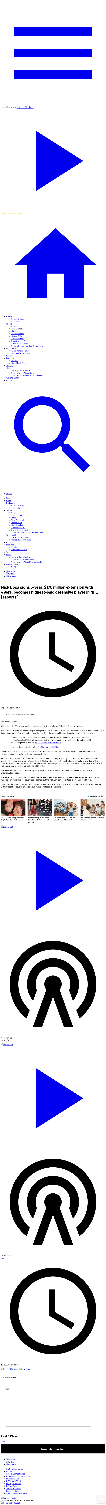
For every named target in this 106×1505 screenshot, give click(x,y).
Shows (9, 323)
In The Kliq (15, 321)
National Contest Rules (21, 353)
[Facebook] (11, 571)
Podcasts (10, 316)
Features (10, 358)
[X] (10, 573)
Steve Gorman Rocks (20, 343)
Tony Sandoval (17, 333)
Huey (13, 331)
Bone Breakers (17, 338)
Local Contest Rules (20, 350)
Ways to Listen (12, 377)
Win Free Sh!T (12, 348)
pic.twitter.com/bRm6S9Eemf (48, 742)
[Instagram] (11, 576)
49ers (8, 368)
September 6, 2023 (50, 747)
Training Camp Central (20, 370)
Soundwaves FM (18, 341)
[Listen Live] (53, 878)
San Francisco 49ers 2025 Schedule (26, 375)
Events (9, 355)
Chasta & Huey (17, 319)
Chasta (14, 326)
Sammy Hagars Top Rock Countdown (27, 346)
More (3, 1441)
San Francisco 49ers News (22, 373)
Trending (10, 365)
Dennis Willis (16, 336)
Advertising (11, 380)
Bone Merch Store (19, 363)
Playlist (14, 360)
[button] (13, 812)
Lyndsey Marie (17, 328)
